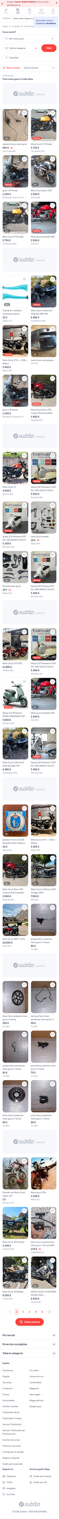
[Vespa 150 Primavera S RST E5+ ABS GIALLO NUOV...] (44, 475)
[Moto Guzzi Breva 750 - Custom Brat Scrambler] (44, 398)
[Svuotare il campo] (52, 38)
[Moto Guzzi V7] (15, 475)
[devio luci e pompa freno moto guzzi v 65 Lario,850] (44, 1230)
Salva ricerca (13, 67)
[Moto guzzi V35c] (44, 1180)
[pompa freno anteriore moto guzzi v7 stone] (44, 927)
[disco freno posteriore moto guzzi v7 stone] (15, 1103)
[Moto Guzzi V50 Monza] (15, 1230)
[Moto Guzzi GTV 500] (15, 651)
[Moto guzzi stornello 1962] (44, 223)
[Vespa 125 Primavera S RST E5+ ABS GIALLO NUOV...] (44, 651)
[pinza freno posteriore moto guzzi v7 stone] (44, 1103)
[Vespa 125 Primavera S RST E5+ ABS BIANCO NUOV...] (44, 750)
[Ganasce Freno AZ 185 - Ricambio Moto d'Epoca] (15, 827)
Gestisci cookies (10, 1406)
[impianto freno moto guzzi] (15, 131)
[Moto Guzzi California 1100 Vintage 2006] (44, 877)
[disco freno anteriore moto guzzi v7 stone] (15, 1004)
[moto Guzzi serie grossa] (44, 348)
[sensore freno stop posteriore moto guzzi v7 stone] (44, 1004)
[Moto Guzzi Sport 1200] (44, 177)
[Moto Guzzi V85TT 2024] (15, 927)
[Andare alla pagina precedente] (10, 1312)
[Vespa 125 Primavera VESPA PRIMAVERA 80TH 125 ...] (15, 701)
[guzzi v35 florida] (15, 177)
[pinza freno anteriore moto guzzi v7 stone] (44, 1053)
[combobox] (29, 38)
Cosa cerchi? (9, 32)
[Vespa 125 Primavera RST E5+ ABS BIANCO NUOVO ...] (15, 524)
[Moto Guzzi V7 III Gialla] (44, 131)
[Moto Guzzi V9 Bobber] (15, 1279)
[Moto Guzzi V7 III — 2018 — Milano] (15, 348)
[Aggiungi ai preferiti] (24, 112)
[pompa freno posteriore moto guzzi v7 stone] (15, 1053)
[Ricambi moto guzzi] (15, 574)
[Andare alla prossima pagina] (49, 1312)
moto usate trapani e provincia (27, 18)
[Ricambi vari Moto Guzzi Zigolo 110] (15, 1180)
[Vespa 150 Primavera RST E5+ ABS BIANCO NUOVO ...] (44, 574)
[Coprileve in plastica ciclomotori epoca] (15, 298)
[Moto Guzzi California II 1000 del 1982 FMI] (44, 298)
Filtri (49, 48)
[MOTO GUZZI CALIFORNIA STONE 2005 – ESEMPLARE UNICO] (44, 1279)
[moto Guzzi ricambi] (44, 524)
